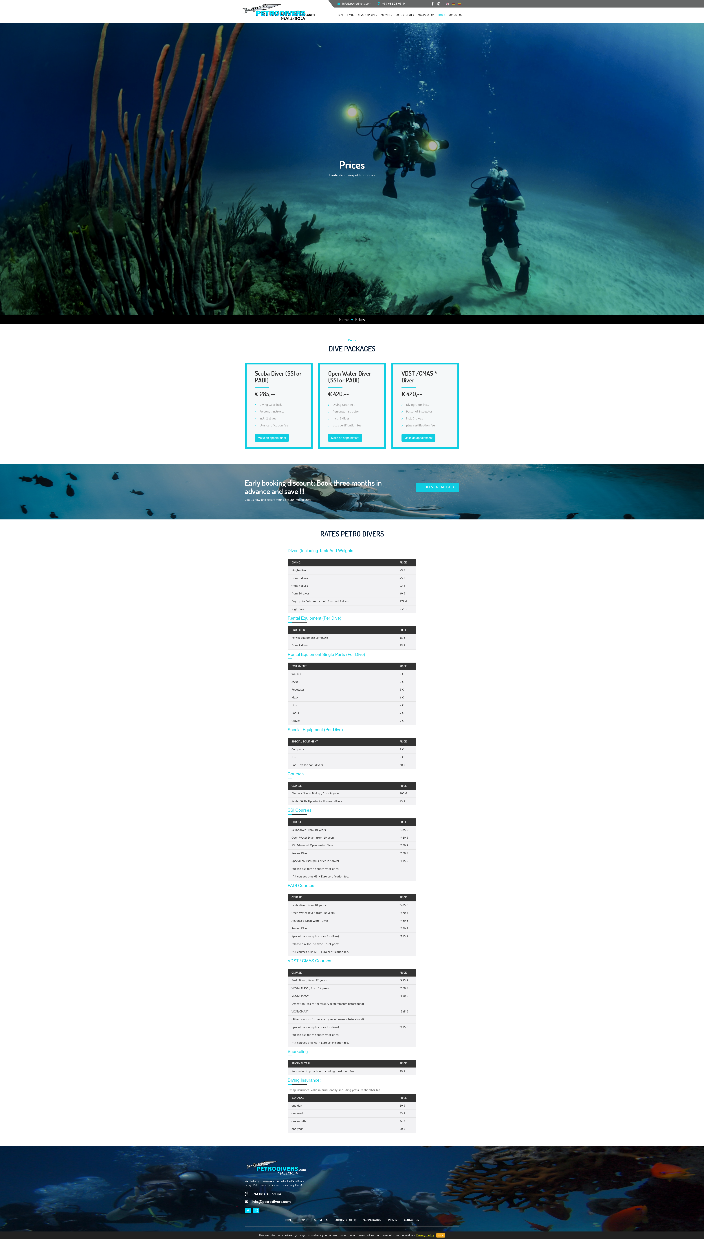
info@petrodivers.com (356, 3)
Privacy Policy (425, 1235)
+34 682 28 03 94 (393, 3)
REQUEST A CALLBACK (437, 487)
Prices (441, 15)
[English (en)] (447, 3)
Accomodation (426, 15)
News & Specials (367, 15)
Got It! (440, 1235)
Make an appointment (272, 438)
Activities (386, 15)
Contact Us (455, 15)
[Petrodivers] (278, 11)
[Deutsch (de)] (453, 3)
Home (341, 15)
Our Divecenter (405, 15)
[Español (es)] (459, 3)
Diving (350, 15)
